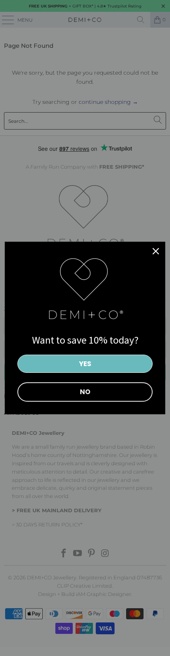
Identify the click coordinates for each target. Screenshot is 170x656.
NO (85, 392)
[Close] (155, 251)
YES (85, 363)
